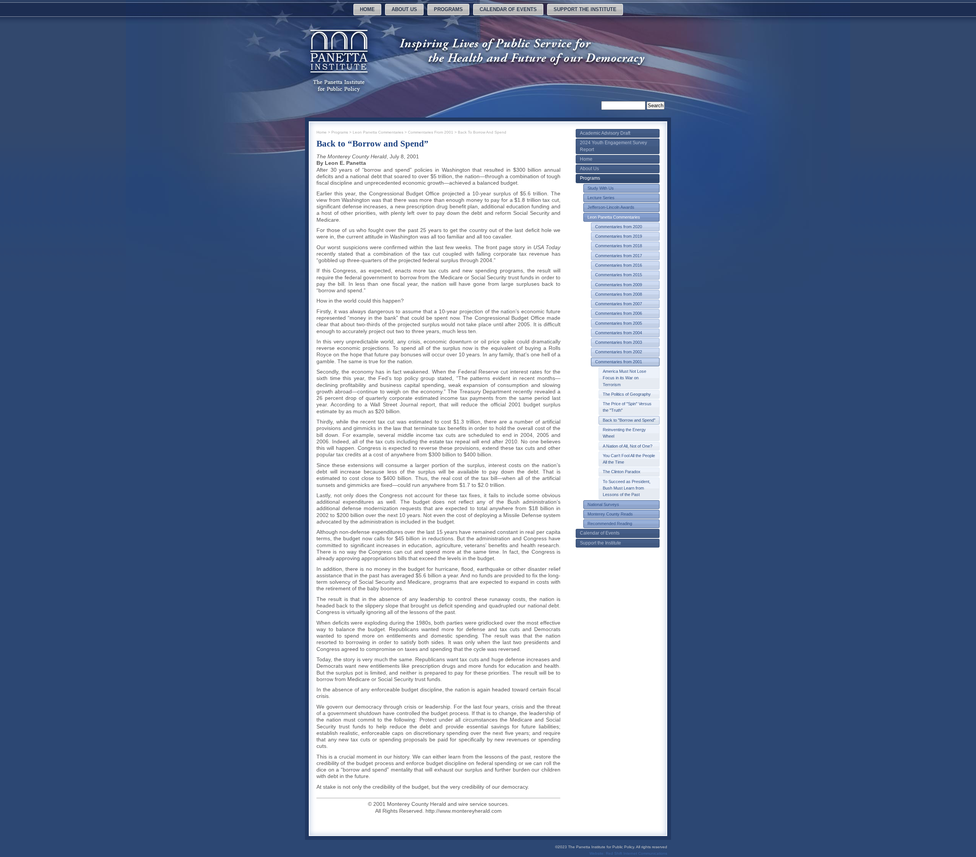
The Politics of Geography (627, 394)
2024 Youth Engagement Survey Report (613, 146)
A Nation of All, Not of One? (627, 446)
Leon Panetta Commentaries (614, 217)
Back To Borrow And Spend (482, 132)
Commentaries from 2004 (618, 332)
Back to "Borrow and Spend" (629, 420)
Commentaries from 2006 (618, 313)
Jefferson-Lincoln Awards (611, 207)
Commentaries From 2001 (430, 132)
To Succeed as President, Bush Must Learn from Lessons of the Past (626, 488)
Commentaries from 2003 (618, 342)
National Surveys (603, 504)
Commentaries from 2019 (618, 236)
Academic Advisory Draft (605, 133)
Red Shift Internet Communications (636, 853)
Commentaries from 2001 (618, 361)
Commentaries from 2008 (618, 294)
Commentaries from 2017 (618, 255)
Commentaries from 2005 (618, 323)
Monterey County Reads (610, 514)
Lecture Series (601, 197)
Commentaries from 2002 (618, 352)
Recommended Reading (610, 523)
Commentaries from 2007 (618, 303)
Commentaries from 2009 (618, 284)
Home (367, 9)
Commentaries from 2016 (618, 265)
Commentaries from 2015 (618, 274)
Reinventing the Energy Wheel (624, 432)
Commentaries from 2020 (618, 226)
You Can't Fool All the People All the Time (629, 458)
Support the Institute (585, 9)
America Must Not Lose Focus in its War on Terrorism (624, 378)
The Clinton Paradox (621, 471)
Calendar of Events (508, 9)
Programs (448, 9)
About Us (404, 9)
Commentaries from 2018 (618, 245)
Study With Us (601, 188)
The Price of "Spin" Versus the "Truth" (627, 406)
